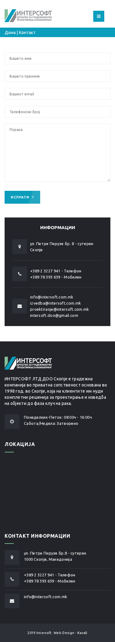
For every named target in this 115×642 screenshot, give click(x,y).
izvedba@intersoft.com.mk (55, 303)
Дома (10, 32)
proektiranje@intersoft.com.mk (59, 309)
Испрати (21, 197)
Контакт (27, 32)
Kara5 (82, 633)
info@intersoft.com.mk (51, 297)
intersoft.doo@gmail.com (54, 315)
